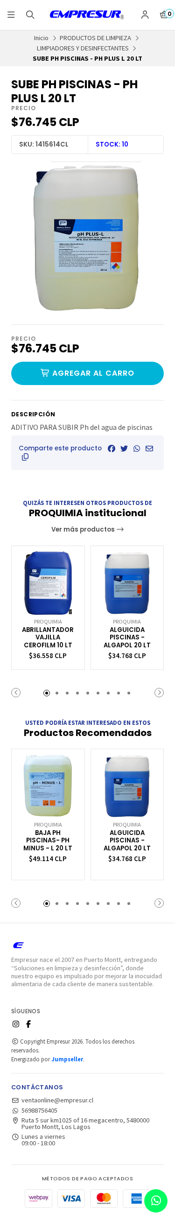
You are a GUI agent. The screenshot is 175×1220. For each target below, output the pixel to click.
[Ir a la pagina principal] (87, 15)
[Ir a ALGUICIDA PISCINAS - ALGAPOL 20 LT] (127, 582)
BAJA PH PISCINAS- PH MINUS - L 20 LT (47, 841)
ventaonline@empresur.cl (57, 1100)
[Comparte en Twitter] (124, 448)
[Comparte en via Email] (149, 448)
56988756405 (39, 1110)
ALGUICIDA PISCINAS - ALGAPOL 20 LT (127, 638)
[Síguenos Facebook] (28, 1024)
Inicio (41, 38)
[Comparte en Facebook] (111, 448)
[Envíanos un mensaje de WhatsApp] (156, 1201)
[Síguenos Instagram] (16, 1024)
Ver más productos (83, 529)
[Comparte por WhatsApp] (136, 448)
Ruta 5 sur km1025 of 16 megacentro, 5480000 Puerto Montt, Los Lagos (85, 1123)
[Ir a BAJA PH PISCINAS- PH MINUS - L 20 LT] (48, 785)
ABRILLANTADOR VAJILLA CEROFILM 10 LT (48, 638)
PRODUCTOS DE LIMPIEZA (95, 38)
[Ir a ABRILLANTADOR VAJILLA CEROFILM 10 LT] (48, 582)
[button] (25, 457)
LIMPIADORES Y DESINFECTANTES (83, 48)
